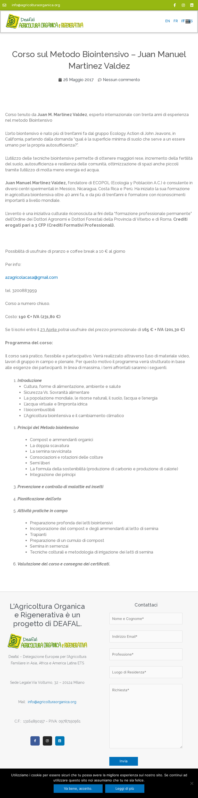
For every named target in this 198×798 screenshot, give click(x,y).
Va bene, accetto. (78, 788)
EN (167, 21)
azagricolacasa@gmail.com (31, 277)
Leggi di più (125, 788)
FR (176, 21)
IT (183, 21)
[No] (191, 783)
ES (190, 21)
